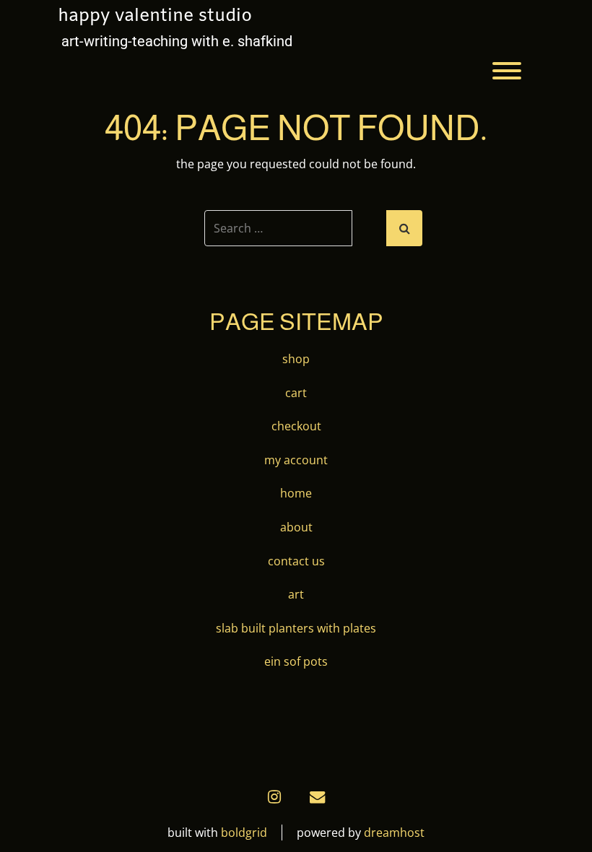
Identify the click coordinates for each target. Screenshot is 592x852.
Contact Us (296, 561)
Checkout (296, 426)
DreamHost (394, 832)
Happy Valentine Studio (155, 16)
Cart (296, 393)
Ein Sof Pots (296, 661)
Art (296, 594)
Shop (296, 359)
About (296, 527)
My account (296, 460)
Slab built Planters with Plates (296, 628)
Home (296, 493)
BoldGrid (244, 832)
